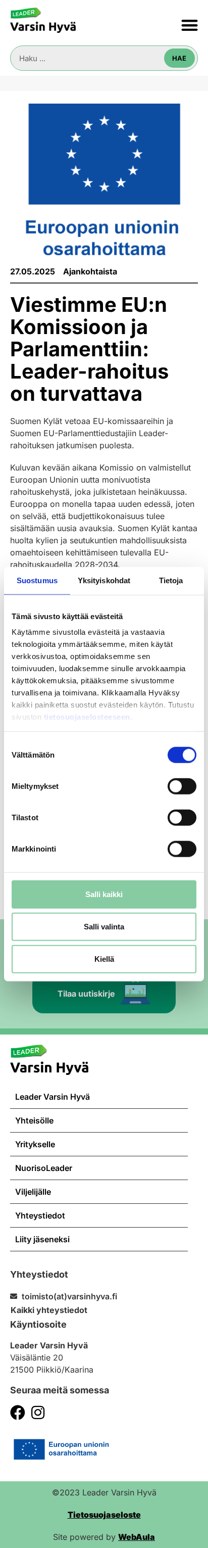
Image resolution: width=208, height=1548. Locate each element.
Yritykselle (35, 1144)
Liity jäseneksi (42, 1239)
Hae (179, 58)
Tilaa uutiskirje (86, 994)
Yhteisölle (34, 1120)
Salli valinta (104, 926)
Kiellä (104, 958)
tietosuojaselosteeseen (87, 717)
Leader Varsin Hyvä (52, 1097)
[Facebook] (17, 1412)
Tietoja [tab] (171, 580)
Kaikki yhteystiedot (49, 1310)
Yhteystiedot (40, 1215)
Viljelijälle (33, 1192)
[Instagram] (37, 1412)
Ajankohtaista (90, 271)
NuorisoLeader (43, 1168)
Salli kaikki (104, 893)
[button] (190, 25)
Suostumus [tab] (37, 580)
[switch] (182, 786)
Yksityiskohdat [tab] (104, 580)
